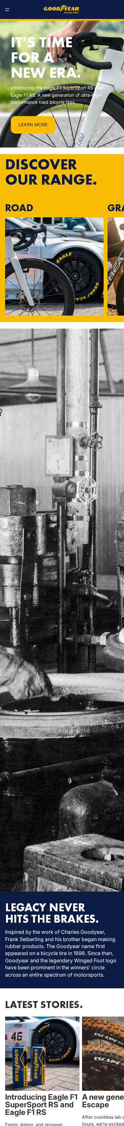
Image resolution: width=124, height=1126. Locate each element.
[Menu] (7, 9)
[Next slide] (112, 259)
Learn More (32, 124)
